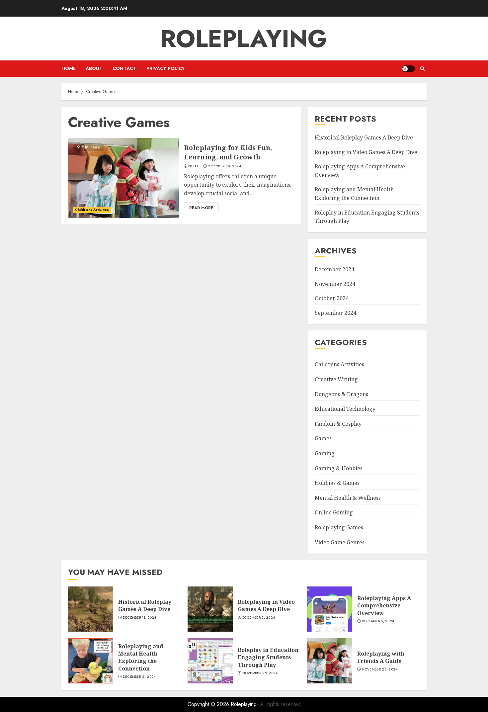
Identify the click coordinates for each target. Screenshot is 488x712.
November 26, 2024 (380, 669)
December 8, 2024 (258, 617)
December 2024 (334, 269)
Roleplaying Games (339, 527)
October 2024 (332, 298)
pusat (193, 166)
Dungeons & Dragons (341, 394)
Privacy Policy (165, 68)
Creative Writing (336, 379)
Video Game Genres (340, 542)
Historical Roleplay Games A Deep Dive (364, 137)
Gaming (325, 453)
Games (323, 438)
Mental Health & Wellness (348, 497)
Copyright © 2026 (209, 704)
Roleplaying (244, 38)
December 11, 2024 (139, 617)
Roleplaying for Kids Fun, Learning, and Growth (228, 152)
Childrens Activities (92, 209)
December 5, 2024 (378, 621)
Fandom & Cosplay (338, 423)
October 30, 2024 (224, 166)
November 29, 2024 (260, 673)
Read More (201, 208)
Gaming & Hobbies (339, 468)
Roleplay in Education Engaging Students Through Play (268, 657)
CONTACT (124, 68)
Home (68, 68)
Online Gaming (334, 512)
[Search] (422, 68)
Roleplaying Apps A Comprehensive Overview (384, 605)
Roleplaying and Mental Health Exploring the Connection (140, 657)
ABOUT (94, 68)
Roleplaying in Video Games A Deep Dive (366, 152)
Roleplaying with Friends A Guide (380, 657)
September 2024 (335, 312)
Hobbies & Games (337, 483)
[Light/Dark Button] (408, 68)
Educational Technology (345, 408)
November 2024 (335, 284)
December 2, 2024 (139, 676)
